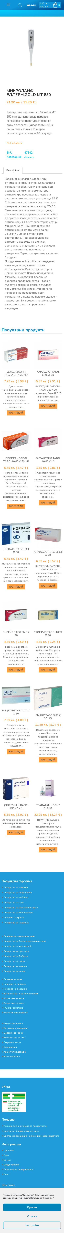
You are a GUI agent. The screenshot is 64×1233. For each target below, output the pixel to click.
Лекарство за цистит (15, 961)
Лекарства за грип (14, 902)
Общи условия (11, 1164)
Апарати (29, 157)
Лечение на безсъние (15, 988)
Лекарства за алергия (16, 887)
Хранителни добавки (15, 1051)
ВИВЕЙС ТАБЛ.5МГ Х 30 (16, 633)
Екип (6, 1155)
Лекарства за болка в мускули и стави (25, 941)
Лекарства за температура (18, 912)
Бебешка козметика (14, 1037)
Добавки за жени (13, 1032)
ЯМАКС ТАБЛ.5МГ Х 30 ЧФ (48, 716)
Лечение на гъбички (15, 984)
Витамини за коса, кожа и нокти (21, 993)
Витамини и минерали (16, 1028)
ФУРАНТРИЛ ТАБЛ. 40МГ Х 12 (48, 460)
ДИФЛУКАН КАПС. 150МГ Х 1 (16, 806)
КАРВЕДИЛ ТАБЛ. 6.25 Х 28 (48, 373)
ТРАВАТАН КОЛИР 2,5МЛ (48, 806)
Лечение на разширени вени (19, 936)
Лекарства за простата (16, 951)
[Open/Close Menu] (8, 5)
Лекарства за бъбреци (16, 956)
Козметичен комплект (16, 1012)
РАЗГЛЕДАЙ (16, 412)
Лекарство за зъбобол (16, 897)
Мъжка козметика (13, 1007)
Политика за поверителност (19, 1169)
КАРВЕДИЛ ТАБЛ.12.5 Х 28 (48, 553)
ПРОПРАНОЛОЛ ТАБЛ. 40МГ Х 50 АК (16, 460)
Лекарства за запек (14, 971)
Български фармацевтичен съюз (22, 1131)
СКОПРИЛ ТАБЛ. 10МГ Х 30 (48, 633)
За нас (7, 1160)
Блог (6, 1174)
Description (13, 170)
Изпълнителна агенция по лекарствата (25, 1125)
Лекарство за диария (15, 966)
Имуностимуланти (13, 1023)
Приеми (32, 1207)
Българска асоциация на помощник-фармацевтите (31, 1135)
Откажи (32, 1216)
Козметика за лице (14, 1003)
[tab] (12, 170)
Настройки (32, 1225)
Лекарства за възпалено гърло (21, 907)
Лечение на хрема (14, 917)
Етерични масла (12, 1042)
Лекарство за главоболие (18, 892)
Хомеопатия (10, 1047)
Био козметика (12, 1056)
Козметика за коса (14, 998)
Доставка (9, 1150)
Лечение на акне (13, 979)
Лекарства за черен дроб (18, 946)
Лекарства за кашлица (16, 922)
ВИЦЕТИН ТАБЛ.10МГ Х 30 (16, 712)
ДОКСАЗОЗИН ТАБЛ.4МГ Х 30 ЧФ (16, 373)
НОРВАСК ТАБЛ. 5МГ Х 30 (16, 550)
